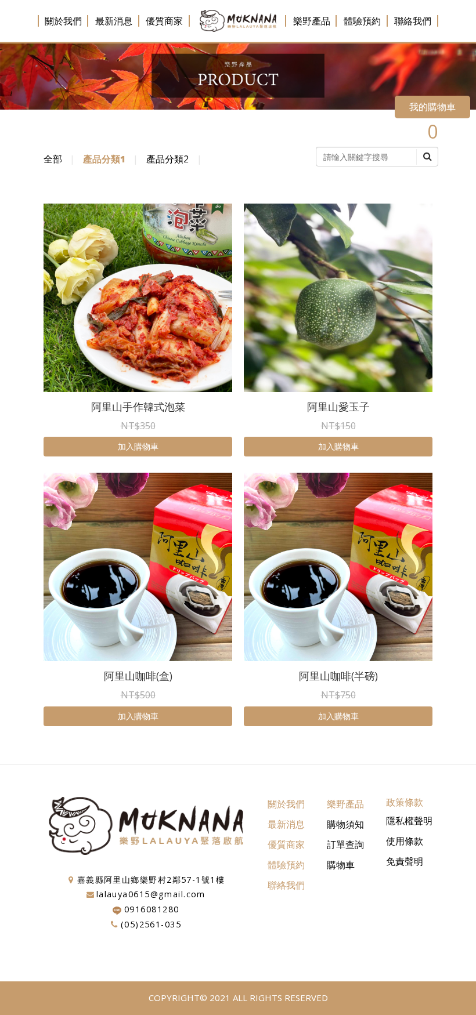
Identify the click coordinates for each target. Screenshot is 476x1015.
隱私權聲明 (409, 820)
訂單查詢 (345, 844)
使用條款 (404, 841)
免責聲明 (404, 861)
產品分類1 (104, 159)
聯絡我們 (412, 20)
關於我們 (63, 20)
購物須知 (345, 824)
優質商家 (164, 20)
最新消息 (113, 20)
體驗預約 (362, 20)
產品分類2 (167, 159)
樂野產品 (311, 20)
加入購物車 (138, 446)
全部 (53, 159)
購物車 (341, 864)
